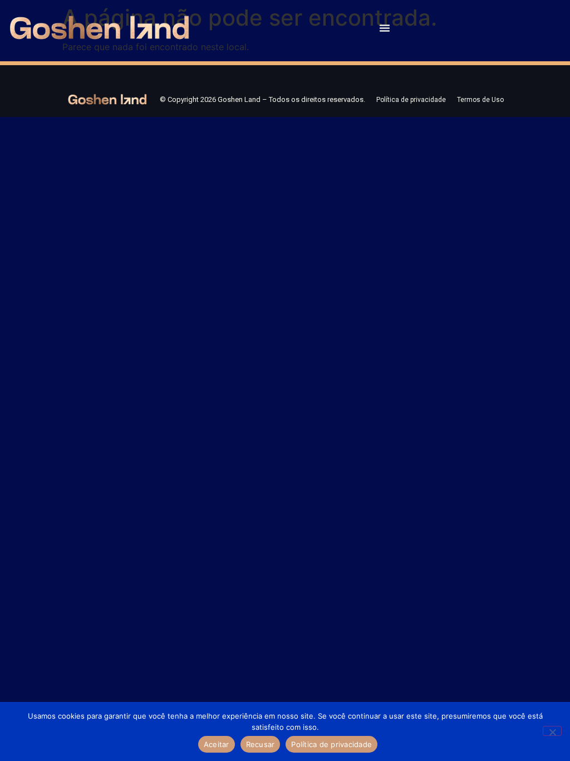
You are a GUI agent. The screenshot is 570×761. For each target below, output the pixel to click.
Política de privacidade (411, 100)
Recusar (260, 744)
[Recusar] (552, 731)
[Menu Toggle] (384, 27)
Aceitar (216, 744)
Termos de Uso (480, 100)
